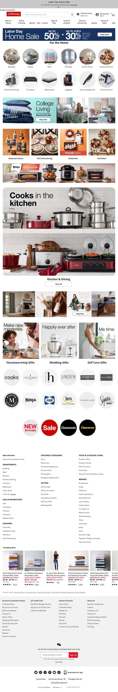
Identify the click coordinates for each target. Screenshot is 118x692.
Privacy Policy (41, 679)
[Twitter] (36, 672)
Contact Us (6, 614)
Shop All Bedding (80, 592)
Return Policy (7, 617)
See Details (58, 662)
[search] (73, 14)
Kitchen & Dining (9, 479)
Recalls (5, 627)
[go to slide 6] (64, 7)
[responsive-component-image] (16, 142)
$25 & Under (46, 487)
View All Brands (85, 542)
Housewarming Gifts (49, 498)
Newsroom (91, 614)
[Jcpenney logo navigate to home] (13, 14)
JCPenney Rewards (9, 610)
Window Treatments (67, 592)
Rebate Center (8, 518)
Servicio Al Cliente (9, 636)
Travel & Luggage (9, 494)
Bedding (6, 468)
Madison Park (84, 512)
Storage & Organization (50, 478)
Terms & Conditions (44, 687)
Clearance (6, 514)
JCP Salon (62, 614)
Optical (62, 620)
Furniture (6, 483)
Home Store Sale (30, 592)
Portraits (62, 617)
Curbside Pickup (65, 607)
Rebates (5, 633)
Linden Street (84, 505)
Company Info (92, 610)
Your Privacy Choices (55, 679)
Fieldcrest (82, 490)
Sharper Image (84, 535)
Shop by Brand (93, 623)
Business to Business (95, 604)
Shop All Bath (56, 592)
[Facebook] (45, 672)
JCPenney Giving (93, 620)
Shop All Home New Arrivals (13, 459)
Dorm (43, 459)
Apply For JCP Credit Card (40, 607)
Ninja (81, 520)
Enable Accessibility (7, 10)
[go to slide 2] (56, 7)
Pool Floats (83, 470)
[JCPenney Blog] (59, 672)
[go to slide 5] (62, 7)
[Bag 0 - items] (113, 14)
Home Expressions (86, 494)
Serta (81, 531)
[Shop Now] (59, 173)
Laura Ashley (84, 501)
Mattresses (7, 487)
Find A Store (63, 604)
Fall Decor (6, 535)
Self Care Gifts (46, 501)
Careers (90, 607)
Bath (4, 472)
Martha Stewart (85, 516)
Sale (4, 503)
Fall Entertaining (9, 538)
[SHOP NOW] (59, 110)
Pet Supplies (45, 474)
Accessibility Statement (59, 683)
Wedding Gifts (46, 505)
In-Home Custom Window (69, 627)
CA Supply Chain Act (75, 679)
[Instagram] (40, 672)
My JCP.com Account (10, 607)
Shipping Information (10, 620)
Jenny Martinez (85, 498)
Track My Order (8, 604)
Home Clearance (19, 592)
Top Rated (7, 507)
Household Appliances (49, 467)
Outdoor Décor (84, 459)
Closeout (6, 511)
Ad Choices (56, 687)
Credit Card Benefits (38, 610)
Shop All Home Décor (44, 592)
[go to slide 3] (58, 7)
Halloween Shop (9, 531)
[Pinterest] (50, 672)
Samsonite (83, 524)
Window (6, 476)
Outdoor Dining (85, 463)
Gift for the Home (47, 490)
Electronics (45, 463)
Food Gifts (6, 527)
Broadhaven (83, 483)
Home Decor (7, 490)
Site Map (90, 627)
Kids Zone (63, 623)
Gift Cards (6, 630)
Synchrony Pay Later (10, 623)
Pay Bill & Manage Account (41, 604)
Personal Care (46, 470)
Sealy (81, 527)
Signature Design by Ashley (89, 538)
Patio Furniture (84, 467)
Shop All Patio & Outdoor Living (91, 474)
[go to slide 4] (60, 7)
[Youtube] (54, 672)
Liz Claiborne (84, 509)
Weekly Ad (63, 610)
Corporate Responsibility (96, 617)
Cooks (81, 487)
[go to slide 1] (54, 7)
